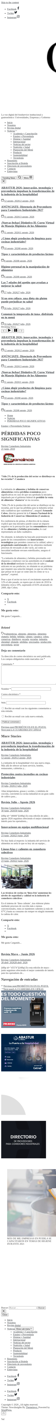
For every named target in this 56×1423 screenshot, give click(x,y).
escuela (25, 639)
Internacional (19, 141)
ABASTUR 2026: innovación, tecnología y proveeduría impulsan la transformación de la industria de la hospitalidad (27, 191)
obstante (15, 642)
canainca (38, 636)
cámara (29, 636)
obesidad (5, 642)
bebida (13, 636)
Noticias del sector (21, 144)
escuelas (34, 639)
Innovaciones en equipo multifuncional (25, 827)
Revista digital (14, 128)
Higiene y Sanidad (22, 139)
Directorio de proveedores (19, 166)
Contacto (11, 168)
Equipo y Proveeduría (23, 136)
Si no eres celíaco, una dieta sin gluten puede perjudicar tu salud (24, 300)
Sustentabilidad (20, 155)
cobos (46, 636)
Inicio (10, 122)
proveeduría (6, 644)
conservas (5, 639)
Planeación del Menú (23, 150)
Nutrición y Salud (21, 147)
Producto (17, 152)
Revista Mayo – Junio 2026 (18, 954)
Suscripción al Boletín (17, 163)
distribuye (16, 639)
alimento (22, 634)
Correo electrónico (10, 694)
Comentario (7, 664)
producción (45, 642)
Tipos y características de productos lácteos (27, 254)
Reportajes (12, 160)
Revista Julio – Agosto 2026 (18, 802)
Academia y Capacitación (25, 133)
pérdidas (24, 642)
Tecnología (18, 158)
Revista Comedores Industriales (16, 446)
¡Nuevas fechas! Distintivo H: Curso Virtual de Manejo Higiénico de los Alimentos (27, 224)
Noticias (11, 131)
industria (43, 639)
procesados (34, 642)
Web (3, 702)
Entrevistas (12, 171)
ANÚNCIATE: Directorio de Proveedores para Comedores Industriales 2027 (26, 208)
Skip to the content (10, 2)
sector (16, 644)
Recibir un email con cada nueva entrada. (24, 716)
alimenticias (11, 634)
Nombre (6, 689)
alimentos (31, 634)
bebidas (20, 636)
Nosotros (11, 125)
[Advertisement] (28, 1277)
